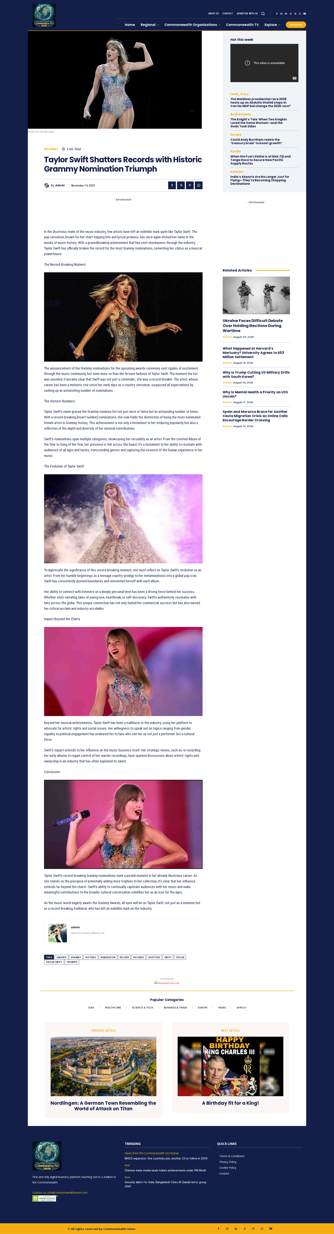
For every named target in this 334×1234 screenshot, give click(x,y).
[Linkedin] (286, 13)
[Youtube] (304, 13)
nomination (108, 957)
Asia (127, 1165)
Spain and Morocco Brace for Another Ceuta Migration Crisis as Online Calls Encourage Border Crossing (255, 415)
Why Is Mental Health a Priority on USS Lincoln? (255, 394)
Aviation (236, 171)
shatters (154, 957)
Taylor (180, 957)
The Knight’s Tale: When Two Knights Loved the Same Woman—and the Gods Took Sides (258, 122)
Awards (61, 957)
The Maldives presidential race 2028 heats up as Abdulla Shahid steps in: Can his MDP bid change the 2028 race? (260, 102)
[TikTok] (290, 13)
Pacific (235, 151)
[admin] (47, 185)
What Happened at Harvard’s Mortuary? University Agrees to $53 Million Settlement (253, 352)
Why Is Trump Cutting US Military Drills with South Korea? (256, 374)
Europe (235, 134)
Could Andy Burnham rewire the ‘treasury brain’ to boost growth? (256, 141)
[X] (295, 13)
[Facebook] (276, 13)
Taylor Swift (54, 962)
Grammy (76, 957)
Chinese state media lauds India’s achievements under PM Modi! (166, 1170)
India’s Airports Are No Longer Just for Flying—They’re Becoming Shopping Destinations (259, 180)
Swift (168, 957)
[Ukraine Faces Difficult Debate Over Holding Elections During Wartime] (256, 295)
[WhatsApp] (300, 13)
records (138, 957)
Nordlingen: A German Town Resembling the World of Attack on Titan (103, 1106)
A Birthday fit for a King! (230, 1103)
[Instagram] (281, 13)
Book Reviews (240, 114)
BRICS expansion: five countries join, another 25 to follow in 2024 (166, 1158)
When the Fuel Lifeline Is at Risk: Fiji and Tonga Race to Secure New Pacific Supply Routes (260, 159)
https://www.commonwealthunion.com (87, 932)
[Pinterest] (190, 185)
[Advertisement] (114, 210)
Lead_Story (239, 94)
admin (60, 185)
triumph (71, 962)
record (124, 957)
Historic (90, 957)
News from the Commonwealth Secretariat (152, 1153)
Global (51, 149)
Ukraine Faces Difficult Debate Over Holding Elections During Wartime (253, 325)
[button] (263, 13)
